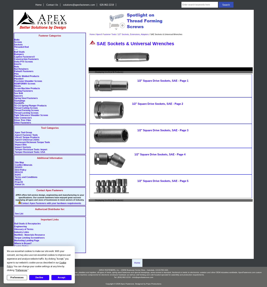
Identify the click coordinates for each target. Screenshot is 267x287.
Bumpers (19, 54)
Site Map (19, 162)
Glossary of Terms (23, 229)
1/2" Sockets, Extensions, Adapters (133, 34)
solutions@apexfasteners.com (79, 4)
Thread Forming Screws (26, 110)
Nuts (16, 67)
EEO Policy (20, 170)
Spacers (18, 96)
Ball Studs (19, 52)
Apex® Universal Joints (27, 140)
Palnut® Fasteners (23, 71)
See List (19, 214)
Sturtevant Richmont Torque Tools (32, 142)
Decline (39, 277)
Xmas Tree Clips (22, 120)
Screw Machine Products (27, 88)
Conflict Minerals (23, 165)
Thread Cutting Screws (26, 108)
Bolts (17, 40)
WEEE (18, 180)
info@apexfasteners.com (142, 277)
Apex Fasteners (127, 284)
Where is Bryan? (23, 243)
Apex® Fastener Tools (26, 135)
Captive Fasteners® (24, 57)
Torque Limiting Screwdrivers (29, 238)
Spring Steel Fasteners (26, 98)
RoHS (18, 175)
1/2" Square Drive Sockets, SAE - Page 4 (159, 154)
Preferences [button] (21, 270)
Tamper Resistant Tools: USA (30, 152)
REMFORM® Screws (24, 84)
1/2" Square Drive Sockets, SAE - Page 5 (162, 181)
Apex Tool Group (23, 132)
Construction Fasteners (26, 59)
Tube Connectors (23, 118)
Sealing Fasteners (23, 91)
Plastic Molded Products (26, 76)
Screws (18, 42)
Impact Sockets (23, 147)
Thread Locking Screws (26, 113)
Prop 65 (19, 182)
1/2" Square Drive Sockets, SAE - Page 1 (162, 80)
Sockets (18, 45)
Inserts (17, 64)
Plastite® (19, 79)
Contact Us (52, 4)
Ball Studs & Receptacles (27, 224)
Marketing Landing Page (26, 240)
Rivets (17, 86)
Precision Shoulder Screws (28, 81)
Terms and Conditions (26, 177)
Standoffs (19, 103)
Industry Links (21, 232)
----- (16, 49)
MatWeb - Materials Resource (29, 235)
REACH (19, 172)
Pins (16, 74)
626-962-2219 (107, 4)
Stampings (19, 101)
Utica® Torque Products (27, 137)
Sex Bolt (18, 93)
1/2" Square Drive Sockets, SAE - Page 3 (162, 130)
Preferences (17, 277)
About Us (20, 184)
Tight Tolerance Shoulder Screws (31, 115)
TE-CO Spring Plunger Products (30, 106)
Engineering (20, 226)
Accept (61, 277)
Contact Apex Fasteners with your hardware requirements (51, 203)
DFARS (18, 167)
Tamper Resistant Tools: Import (31, 149)
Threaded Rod (21, 47)
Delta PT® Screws (23, 62)
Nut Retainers (21, 69)
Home (38, 4)
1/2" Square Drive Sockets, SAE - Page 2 (157, 103)
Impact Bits (21, 145)
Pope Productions (153, 284)
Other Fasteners (22, 123)
